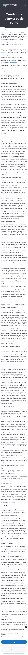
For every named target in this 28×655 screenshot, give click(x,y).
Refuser (14, 646)
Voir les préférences (14, 650)
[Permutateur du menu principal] (25, 5)
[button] (26, 627)
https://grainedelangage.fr (12, 62)
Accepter (14, 642)
